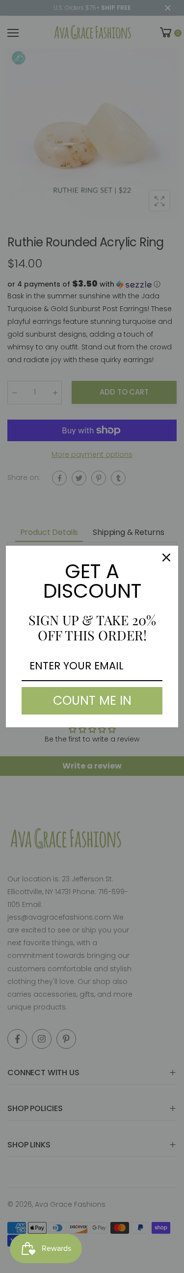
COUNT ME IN (92, 700)
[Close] (166, 557)
